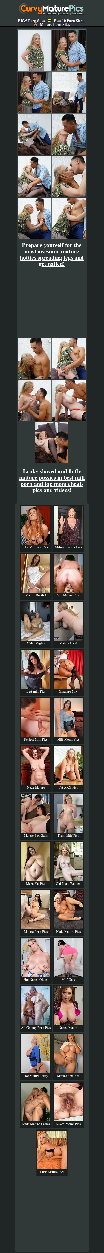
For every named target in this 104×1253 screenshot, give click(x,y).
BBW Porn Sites (31, 21)
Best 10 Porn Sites (68, 21)
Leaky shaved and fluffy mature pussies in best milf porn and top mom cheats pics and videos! (52, 480)
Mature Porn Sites (55, 24)
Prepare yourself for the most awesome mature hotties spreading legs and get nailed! (52, 254)
